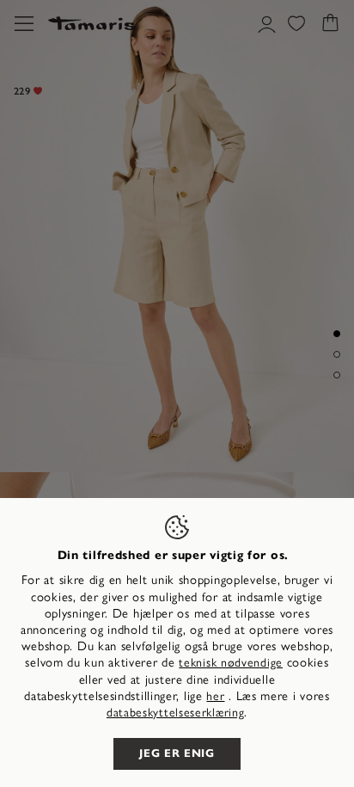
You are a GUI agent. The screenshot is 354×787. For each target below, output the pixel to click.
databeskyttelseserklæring (176, 712)
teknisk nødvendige (231, 662)
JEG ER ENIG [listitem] (176, 753)
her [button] (215, 696)
